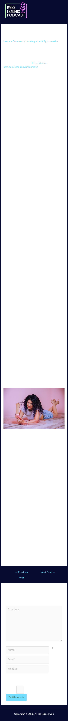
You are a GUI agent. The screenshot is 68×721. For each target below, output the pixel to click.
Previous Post (21, 573)
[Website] (27, 669)
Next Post (48, 572)
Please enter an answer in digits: (23, 683)
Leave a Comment (13, 41)
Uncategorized (33, 41)
